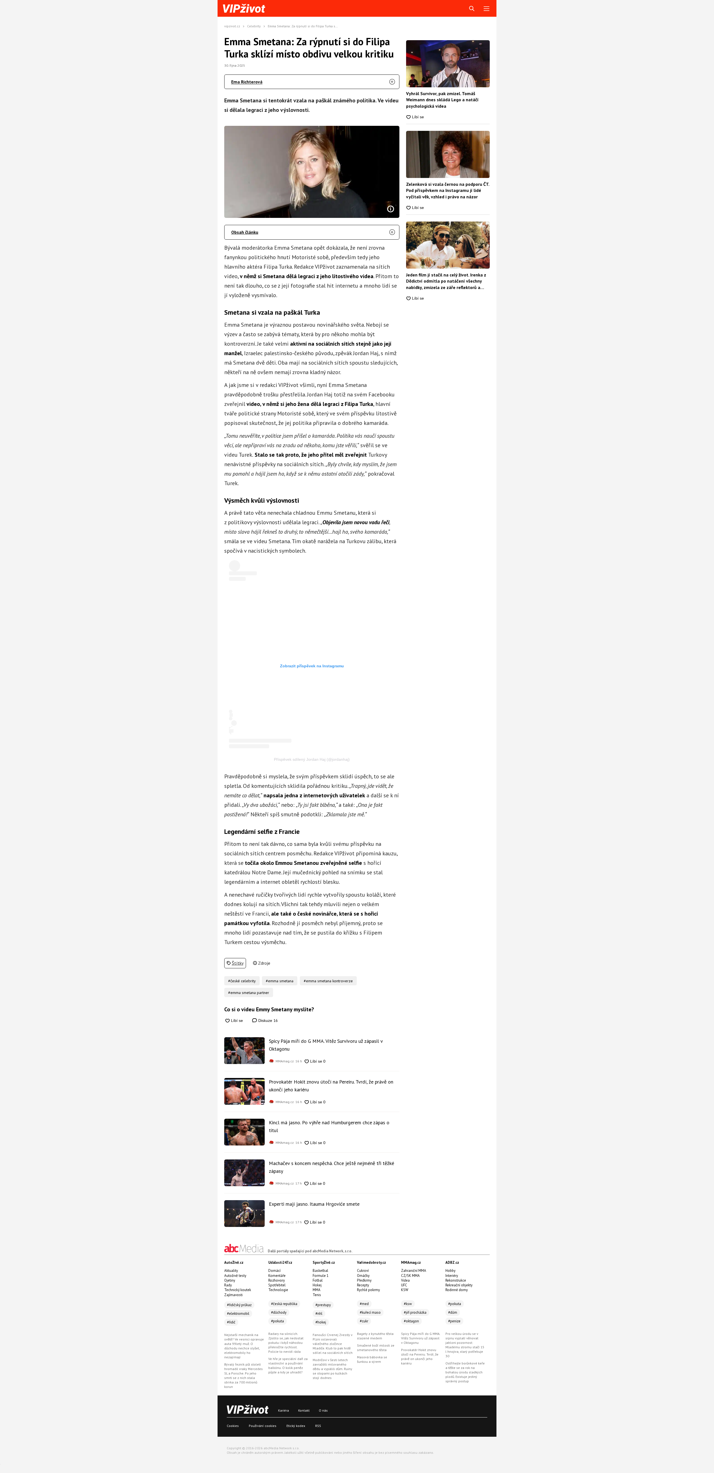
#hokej (320, 1322)
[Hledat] (471, 9)
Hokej (317, 1285)
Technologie (278, 1289)
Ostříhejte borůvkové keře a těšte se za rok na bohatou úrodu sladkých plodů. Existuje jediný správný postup (465, 1372)
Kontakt (304, 1410)
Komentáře (277, 1275)
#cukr (364, 1321)
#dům (452, 1312)
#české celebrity (242, 980)
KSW (404, 1289)
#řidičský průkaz (239, 1305)
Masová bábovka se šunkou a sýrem (372, 1359)
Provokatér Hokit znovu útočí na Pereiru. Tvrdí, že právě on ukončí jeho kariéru (331, 1086)
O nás (323, 1410)
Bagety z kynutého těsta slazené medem (375, 1336)
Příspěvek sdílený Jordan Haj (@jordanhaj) (312, 759)
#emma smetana (279, 980)
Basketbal (320, 1270)
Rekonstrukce (455, 1280)
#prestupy (323, 1305)
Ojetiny (229, 1280)
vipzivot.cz (232, 26)
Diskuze (267, 1020)
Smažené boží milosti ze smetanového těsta (375, 1347)
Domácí (274, 1270)
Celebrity (254, 26)
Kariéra (283, 1410)
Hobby (450, 1270)
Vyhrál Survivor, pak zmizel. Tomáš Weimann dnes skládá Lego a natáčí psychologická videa (442, 100)
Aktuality (231, 1270)
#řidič (231, 1322)
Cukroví (363, 1270)
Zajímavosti (233, 1295)
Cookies (233, 1426)
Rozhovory (276, 1280)
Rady (228, 1285)
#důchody (278, 1312)
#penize (454, 1321)
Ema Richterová (246, 82)
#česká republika (284, 1303)
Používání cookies (262, 1426)
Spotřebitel (277, 1285)
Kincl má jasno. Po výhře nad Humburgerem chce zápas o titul (329, 1126)
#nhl (318, 1313)
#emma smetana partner (248, 992)
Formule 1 (321, 1275)
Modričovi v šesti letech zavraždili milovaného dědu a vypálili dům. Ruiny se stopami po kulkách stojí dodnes (332, 1369)
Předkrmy (364, 1280)
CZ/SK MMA (410, 1275)
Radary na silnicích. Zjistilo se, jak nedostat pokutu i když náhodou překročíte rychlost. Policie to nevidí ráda (285, 1343)
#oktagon (411, 1321)
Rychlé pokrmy (368, 1289)
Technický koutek (237, 1289)
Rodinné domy (456, 1289)
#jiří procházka (415, 1312)
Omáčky (363, 1275)
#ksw (408, 1303)
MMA (316, 1289)
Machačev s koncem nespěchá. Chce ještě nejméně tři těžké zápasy (331, 1167)
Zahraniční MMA (413, 1270)
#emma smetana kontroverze (328, 980)
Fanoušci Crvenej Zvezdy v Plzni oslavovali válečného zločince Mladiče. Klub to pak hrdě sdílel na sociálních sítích (333, 1344)
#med (364, 1303)
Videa (405, 1280)
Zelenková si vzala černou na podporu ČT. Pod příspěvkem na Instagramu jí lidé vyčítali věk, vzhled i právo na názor (447, 190)
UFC (404, 1285)
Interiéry (451, 1275)
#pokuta (277, 1321)
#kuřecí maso (370, 1312)
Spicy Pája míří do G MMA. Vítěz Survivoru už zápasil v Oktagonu (326, 1045)
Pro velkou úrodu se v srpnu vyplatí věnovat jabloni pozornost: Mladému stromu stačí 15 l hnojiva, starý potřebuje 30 (464, 1345)
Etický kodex (295, 1426)
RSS (318, 1426)
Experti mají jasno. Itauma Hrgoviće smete (314, 1204)
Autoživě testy (235, 1275)
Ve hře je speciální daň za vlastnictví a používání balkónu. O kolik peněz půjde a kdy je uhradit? (288, 1365)
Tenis (317, 1295)
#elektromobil (238, 1313)
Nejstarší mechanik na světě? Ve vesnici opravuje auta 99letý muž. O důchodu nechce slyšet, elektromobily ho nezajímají (244, 1346)
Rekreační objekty (458, 1285)
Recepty (363, 1285)
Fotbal (318, 1280)
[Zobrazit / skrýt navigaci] (486, 9)
